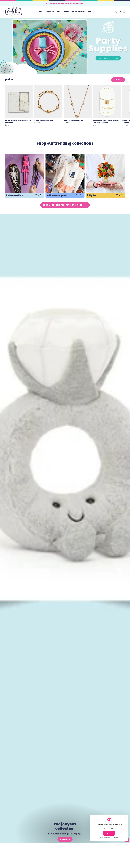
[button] (49, 11)
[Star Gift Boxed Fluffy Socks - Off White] (19, 101)
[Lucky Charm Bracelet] (48, 101)
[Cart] (124, 11)
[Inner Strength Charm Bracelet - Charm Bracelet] (107, 101)
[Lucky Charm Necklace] (78, 101)
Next (127, 101)
